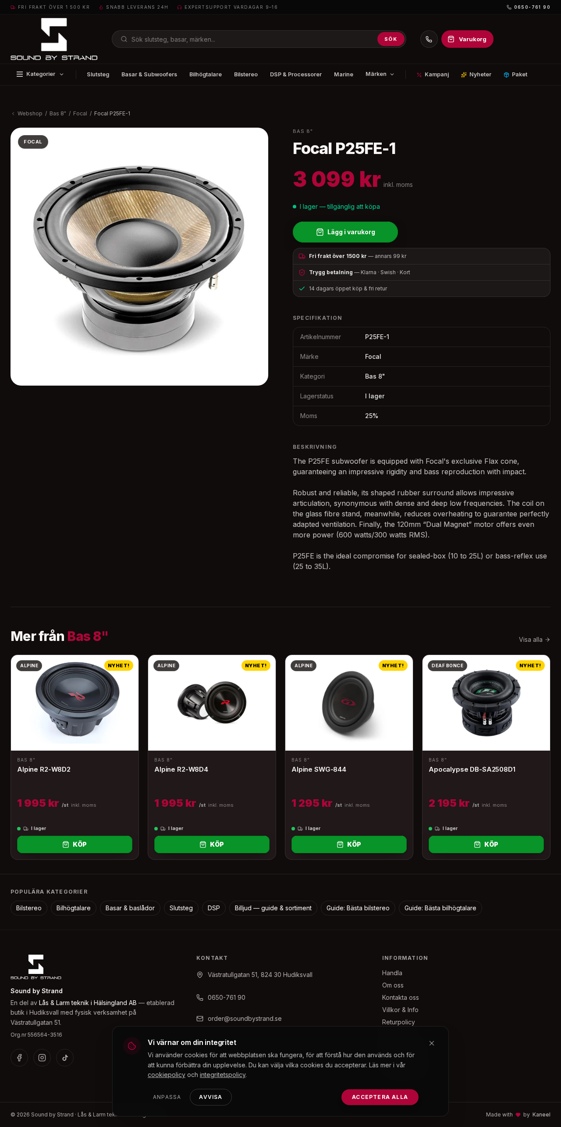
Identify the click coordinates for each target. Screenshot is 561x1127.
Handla (392, 973)
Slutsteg (98, 74)
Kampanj (437, 74)
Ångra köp (397, 1034)
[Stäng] (431, 1043)
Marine (343, 74)
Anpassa (167, 1097)
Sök (391, 39)
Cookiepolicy (401, 1059)
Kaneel (541, 1114)
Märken (376, 74)
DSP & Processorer (296, 74)
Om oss (393, 985)
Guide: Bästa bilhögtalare (440, 908)
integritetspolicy (222, 1074)
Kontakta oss (400, 997)
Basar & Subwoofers (149, 74)
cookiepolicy (166, 1074)
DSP (214, 908)
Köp (80, 844)
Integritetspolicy (405, 1046)
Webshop (30, 113)
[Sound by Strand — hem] (54, 39)
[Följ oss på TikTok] (65, 1057)
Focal (80, 113)
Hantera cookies (406, 1071)
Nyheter (480, 74)
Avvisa (210, 1097)
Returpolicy (398, 1022)
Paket (519, 74)
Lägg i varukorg (351, 232)
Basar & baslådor (130, 908)
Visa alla (531, 639)
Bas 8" (58, 113)
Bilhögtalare (205, 74)
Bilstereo (246, 74)
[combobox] (259, 39)
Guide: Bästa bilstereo (358, 908)
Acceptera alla (380, 1097)
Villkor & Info (400, 1009)
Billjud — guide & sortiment (273, 908)
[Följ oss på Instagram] (42, 1057)
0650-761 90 (532, 7)
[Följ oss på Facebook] (19, 1057)
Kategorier (40, 74)
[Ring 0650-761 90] (429, 39)
